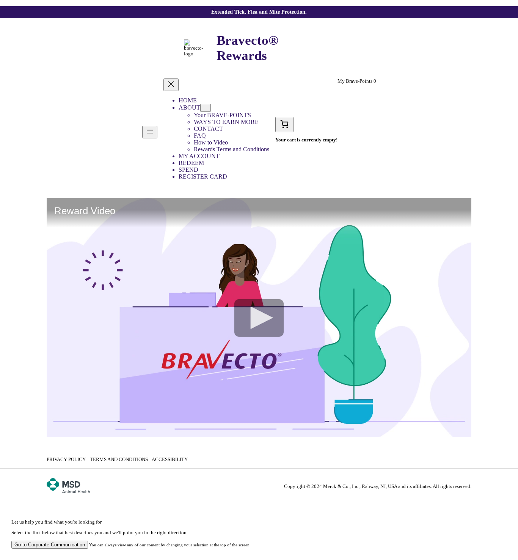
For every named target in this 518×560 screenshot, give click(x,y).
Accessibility (170, 459)
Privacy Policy (66, 459)
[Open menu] (149, 132)
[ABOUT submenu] (205, 108)
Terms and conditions (119, 459)
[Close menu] (171, 84)
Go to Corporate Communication (49, 544)
